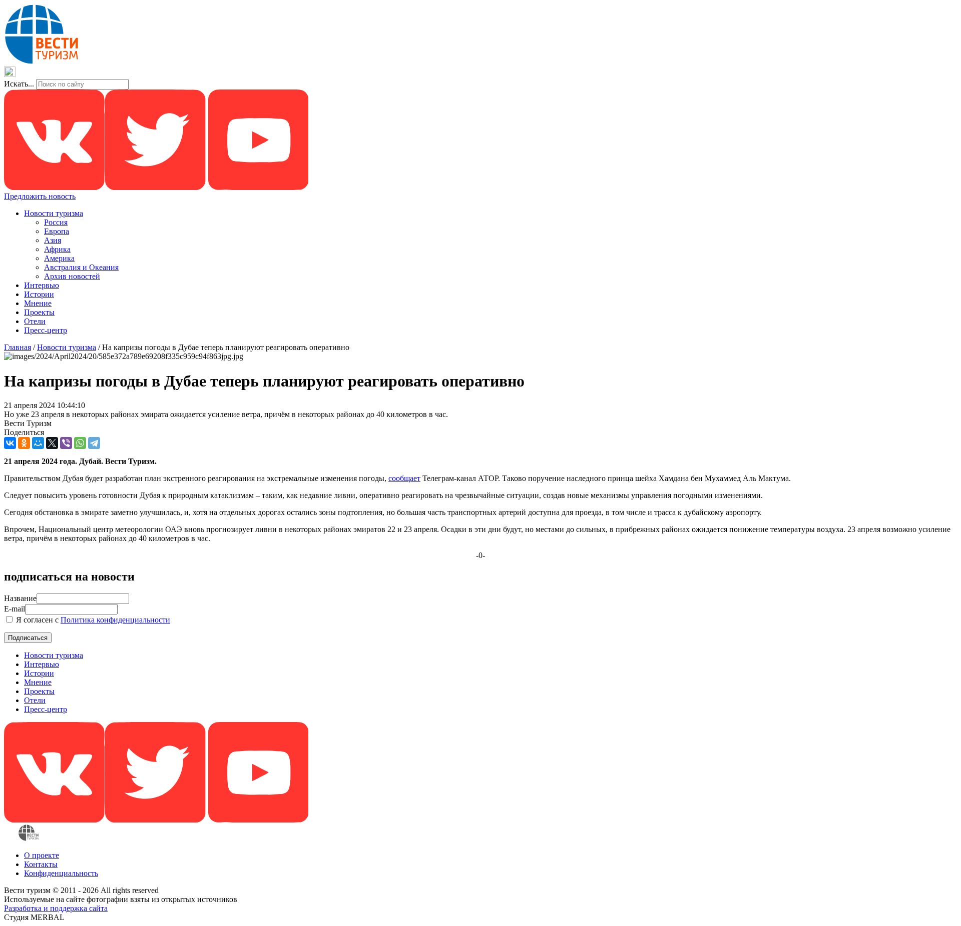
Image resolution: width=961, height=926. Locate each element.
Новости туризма (53, 213)
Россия (56, 222)
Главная (17, 347)
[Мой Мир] (38, 443)
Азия (52, 240)
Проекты (39, 312)
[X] (52, 443)
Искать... (19, 84)
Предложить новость (40, 196)
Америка (59, 258)
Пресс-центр (45, 330)
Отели (35, 321)
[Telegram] (94, 443)
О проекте (41, 855)
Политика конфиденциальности (115, 620)
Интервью (41, 285)
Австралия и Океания (81, 267)
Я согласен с (92, 620)
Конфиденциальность (61, 873)
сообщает (404, 478)
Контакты (41, 864)
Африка (57, 249)
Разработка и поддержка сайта (56, 908)
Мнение (38, 303)
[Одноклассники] (24, 443)
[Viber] (66, 443)
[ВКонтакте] (10, 443)
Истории (39, 294)
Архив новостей (72, 276)
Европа (56, 231)
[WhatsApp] (80, 443)
